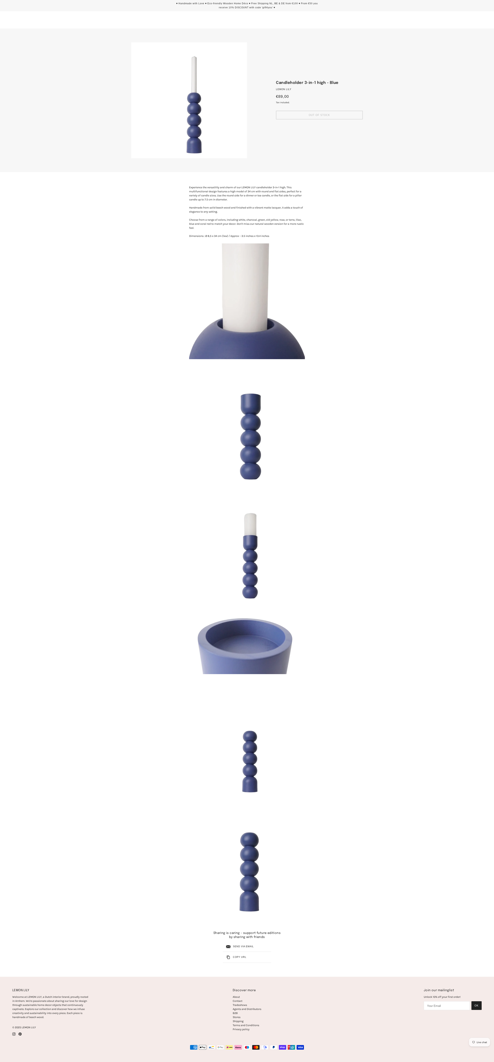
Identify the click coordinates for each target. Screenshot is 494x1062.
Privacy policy (241, 1029)
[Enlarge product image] (189, 100)
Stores (236, 1017)
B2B (235, 1013)
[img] (14, 1033)
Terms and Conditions (246, 1025)
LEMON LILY (283, 89)
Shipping (238, 1021)
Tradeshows (240, 1005)
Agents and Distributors (247, 1009)
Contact (237, 1001)
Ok (477, 1005)
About (236, 997)
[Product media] (247, 301)
